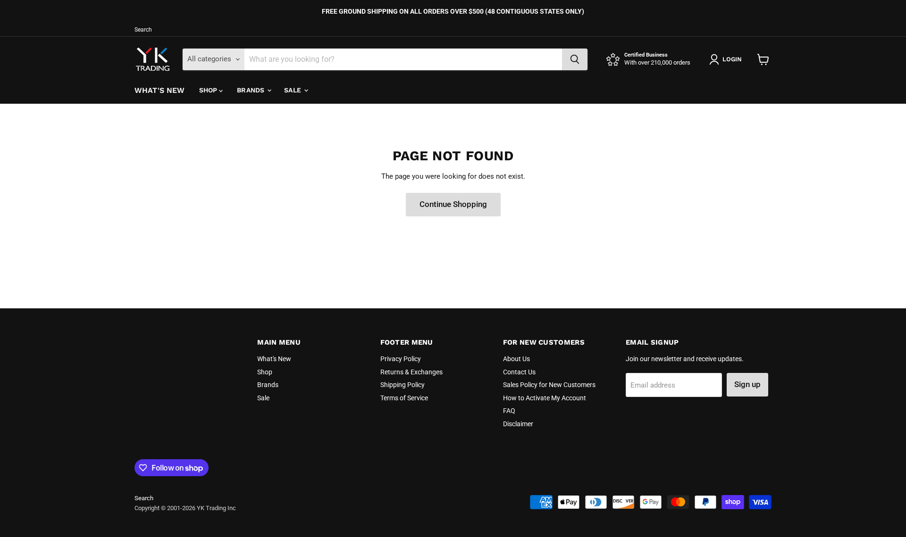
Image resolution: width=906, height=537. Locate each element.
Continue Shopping (453, 204)
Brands (251, 90)
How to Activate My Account (544, 398)
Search (143, 29)
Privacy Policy (400, 359)
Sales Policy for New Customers (549, 384)
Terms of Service (404, 398)
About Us (516, 359)
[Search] (574, 59)
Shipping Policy (402, 384)
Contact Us (519, 372)
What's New (159, 90)
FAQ (509, 410)
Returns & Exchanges (411, 372)
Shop (209, 90)
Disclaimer (518, 424)
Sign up (747, 384)
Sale (293, 90)
